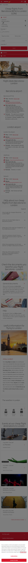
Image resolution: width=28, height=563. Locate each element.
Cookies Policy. (23, 552)
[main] (14, 552)
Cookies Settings (14, 556)
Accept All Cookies (14, 560)
